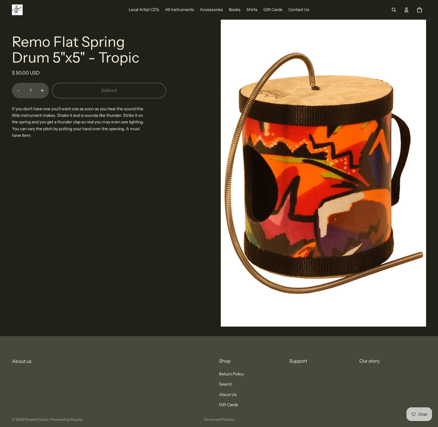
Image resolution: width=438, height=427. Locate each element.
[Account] (406, 9)
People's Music (37, 419)
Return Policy (231, 374)
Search (225, 384)
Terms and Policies (219, 419)
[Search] (393, 9)
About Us (228, 394)
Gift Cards (228, 404)
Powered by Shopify (66, 419)
